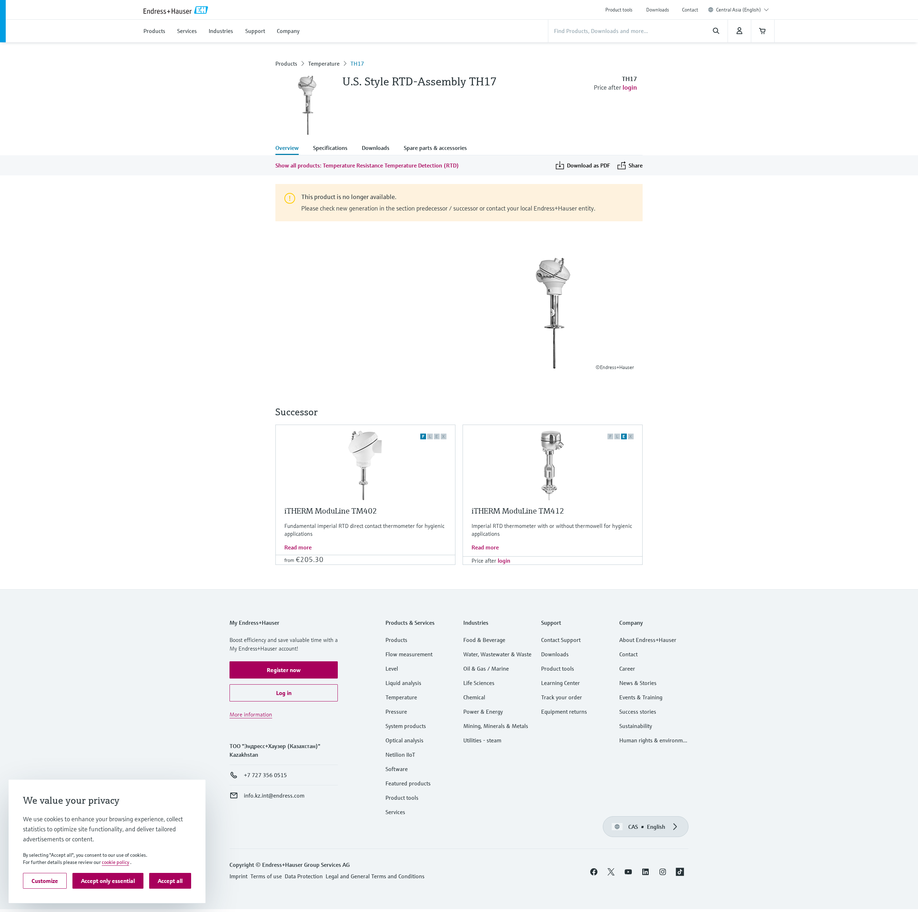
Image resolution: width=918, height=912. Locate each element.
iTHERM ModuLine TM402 (330, 511)
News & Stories (638, 682)
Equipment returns (564, 711)
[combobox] (742, 9)
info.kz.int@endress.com (274, 795)
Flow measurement (408, 654)
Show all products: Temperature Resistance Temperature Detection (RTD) (367, 165)
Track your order (561, 697)
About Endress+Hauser (647, 639)
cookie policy (115, 862)
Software (396, 768)
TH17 (357, 63)
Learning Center (560, 682)
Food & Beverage (484, 639)
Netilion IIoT (400, 754)
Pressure (396, 711)
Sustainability (635, 725)
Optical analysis (404, 740)
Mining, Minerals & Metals (495, 725)
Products (286, 63)
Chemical (474, 697)
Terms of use (266, 876)
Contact (690, 9)
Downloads (657, 9)
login (630, 87)
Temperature (324, 63)
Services (395, 812)
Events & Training (640, 697)
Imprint (238, 876)
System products (405, 725)
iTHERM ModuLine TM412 (518, 511)
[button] (284, 670)
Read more (298, 547)
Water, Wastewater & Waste (497, 654)
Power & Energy (483, 711)
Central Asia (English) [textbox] (738, 9)
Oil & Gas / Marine (486, 668)
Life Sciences (479, 682)
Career (627, 668)
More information (251, 714)
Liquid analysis (403, 682)
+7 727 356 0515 (265, 775)
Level (391, 668)
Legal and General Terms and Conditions (375, 876)
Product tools (619, 9)
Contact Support (561, 639)
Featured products (408, 783)
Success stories (637, 711)
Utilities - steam (482, 740)
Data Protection (304, 876)
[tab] (290, 148)
